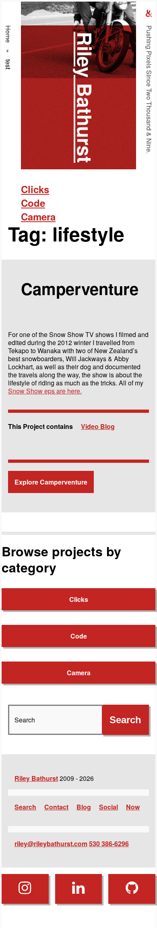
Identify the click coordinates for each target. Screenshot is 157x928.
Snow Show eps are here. (45, 390)
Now (133, 806)
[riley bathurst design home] (149, 13)
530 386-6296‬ (109, 843)
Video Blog (98, 426)
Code (33, 203)
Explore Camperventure (50, 482)
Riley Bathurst (85, 97)
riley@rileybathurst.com (50, 843)
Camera (38, 216)
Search (25, 806)
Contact (56, 806)
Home (8, 34)
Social (108, 806)
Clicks (35, 189)
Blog (83, 806)
